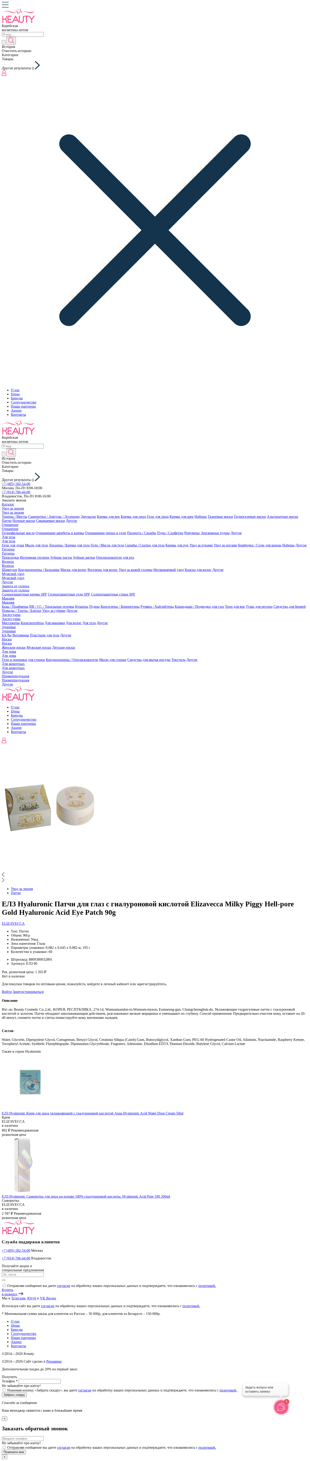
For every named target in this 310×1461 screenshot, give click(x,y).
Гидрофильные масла (18, 533)
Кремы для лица (133, 517)
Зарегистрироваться (28, 992)
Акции (16, 410)
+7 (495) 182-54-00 (16, 484)
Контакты (18, 414)
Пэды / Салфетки (170, 533)
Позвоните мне (14, 1452)
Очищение (10, 525)
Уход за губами (53, 611)
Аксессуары (11, 615)
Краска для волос (198, 570)
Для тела (8, 537)
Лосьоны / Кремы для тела (69, 545)
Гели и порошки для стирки (23, 660)
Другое (71, 521)
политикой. (207, 1286)
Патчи (7, 521)
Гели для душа (13, 545)
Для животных (13, 664)
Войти (7, 992)
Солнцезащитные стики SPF (113, 594)
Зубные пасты (61, 557)
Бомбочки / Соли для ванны (259, 545)
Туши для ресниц (259, 606)
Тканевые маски (220, 517)
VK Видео (48, 1298)
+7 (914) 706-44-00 (16, 492)
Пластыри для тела (44, 635)
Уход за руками (201, 545)
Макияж (8, 598)
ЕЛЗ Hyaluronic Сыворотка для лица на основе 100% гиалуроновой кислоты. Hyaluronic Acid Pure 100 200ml (86, 1196)
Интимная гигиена (34, 557)
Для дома (9, 651)
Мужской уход (13, 574)
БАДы (7, 635)
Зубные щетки (84, 557)
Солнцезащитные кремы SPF (24, 594)
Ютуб (31, 1298)
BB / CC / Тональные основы (51, 606)
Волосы (8, 561)
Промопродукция (15, 676)
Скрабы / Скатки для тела (145, 545)
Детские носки (63, 647)
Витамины (20, 635)
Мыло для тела (36, 545)
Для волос (73, 623)
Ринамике (54, 1361)
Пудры (94, 606)
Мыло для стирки (112, 660)
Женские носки (14, 647)
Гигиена (8, 549)
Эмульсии (88, 517)
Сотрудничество (23, 402)
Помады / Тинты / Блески (21, 611)
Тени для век (235, 606)
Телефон (10, 1381)
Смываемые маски (50, 521)
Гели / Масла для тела (107, 545)
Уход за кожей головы (136, 570)
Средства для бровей (289, 606)
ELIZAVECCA (13, 923)
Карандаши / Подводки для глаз (199, 606)
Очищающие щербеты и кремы (60, 533)
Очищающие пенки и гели (105, 533)
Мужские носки (39, 647)
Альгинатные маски (282, 517)
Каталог (8, 504)
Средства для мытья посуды (148, 660)
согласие (63, 1286)
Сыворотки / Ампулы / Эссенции (54, 517)
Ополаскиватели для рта (115, 557)
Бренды (17, 398)
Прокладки (10, 557)
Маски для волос (73, 570)
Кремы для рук (177, 545)
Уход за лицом (13, 508)
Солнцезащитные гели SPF (69, 594)
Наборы (200, 517)
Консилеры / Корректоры (120, 606)
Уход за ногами (225, 545)
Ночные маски (23, 521)
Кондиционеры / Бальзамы (38, 570)
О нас (15, 390)
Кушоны (81, 606)
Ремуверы (192, 533)
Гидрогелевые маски (250, 517)
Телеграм (18, 1298)
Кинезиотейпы (32, 623)
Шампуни (9, 570)
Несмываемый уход (168, 570)
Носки (7, 639)
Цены (15, 394)
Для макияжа (55, 623)
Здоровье (9, 627)
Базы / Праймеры (15, 606)
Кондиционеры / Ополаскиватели (72, 660)
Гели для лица (158, 517)
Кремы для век (108, 517)
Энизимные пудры (215, 533)
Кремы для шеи (182, 517)
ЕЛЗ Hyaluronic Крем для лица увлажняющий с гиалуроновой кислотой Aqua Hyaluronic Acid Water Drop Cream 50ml (92, 1113)
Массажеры (11, 623)
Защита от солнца (15, 586)
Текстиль (178, 660)
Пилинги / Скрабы (141, 533)
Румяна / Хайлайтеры (157, 606)
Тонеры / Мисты (14, 517)
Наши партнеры (23, 406)
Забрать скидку (14, 1394)
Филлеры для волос (102, 570)
